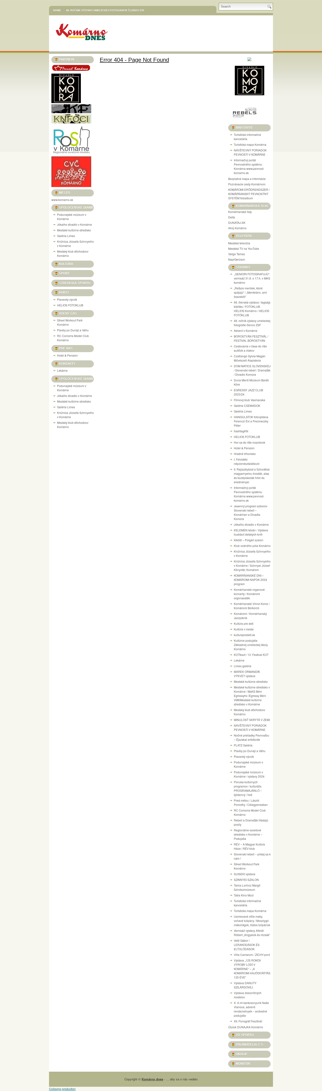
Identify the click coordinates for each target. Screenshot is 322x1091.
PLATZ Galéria (243, 745)
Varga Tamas (236, 254)
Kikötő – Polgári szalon (248, 540)
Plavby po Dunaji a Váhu (73, 330)
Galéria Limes (66, 236)
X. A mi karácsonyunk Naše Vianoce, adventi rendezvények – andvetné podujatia (251, 1009)
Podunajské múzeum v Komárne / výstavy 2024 (249, 774)
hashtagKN (241, 431)
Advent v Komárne (245, 331)
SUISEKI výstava (244, 874)
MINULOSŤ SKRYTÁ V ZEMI (252, 720)
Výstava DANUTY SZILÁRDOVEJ (245, 985)
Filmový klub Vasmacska (249, 400)
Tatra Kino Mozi (244, 895)
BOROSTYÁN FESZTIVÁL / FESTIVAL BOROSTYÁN (251, 338)
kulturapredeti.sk (244, 635)
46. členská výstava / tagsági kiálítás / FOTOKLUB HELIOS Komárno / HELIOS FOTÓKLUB (252, 308)
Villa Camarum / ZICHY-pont (252, 955)
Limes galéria (242, 666)
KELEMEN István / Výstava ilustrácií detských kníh (251, 532)
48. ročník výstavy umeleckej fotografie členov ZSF (105, 10)
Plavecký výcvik (67, 299)
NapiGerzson (236, 259)
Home (57, 10)
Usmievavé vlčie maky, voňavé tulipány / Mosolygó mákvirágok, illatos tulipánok (252, 920)
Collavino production (62, 1089)
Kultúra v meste (244, 629)
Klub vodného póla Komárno (252, 546)
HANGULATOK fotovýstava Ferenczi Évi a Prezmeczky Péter (251, 421)
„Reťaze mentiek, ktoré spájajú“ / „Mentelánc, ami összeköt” (250, 292)
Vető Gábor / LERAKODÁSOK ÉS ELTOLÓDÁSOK (247, 944)
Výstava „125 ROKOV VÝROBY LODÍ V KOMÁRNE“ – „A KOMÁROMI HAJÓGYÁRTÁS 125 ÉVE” (252, 968)
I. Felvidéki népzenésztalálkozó (247, 461)
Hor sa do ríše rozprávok (249, 442)
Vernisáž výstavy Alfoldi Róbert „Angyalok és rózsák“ (252, 933)
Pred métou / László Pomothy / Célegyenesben (251, 802)
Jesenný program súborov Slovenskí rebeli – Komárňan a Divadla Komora (250, 512)
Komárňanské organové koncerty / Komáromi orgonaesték (249, 593)
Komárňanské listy (240, 212)
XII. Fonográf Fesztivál (248, 1021)
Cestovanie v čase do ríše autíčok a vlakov (250, 348)
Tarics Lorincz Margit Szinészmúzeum (247, 887)
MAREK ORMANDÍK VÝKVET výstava (247, 674)
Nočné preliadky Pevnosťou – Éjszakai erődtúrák (251, 737)
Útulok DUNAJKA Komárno (245, 1027)
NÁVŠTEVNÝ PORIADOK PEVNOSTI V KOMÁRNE (250, 152)
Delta (231, 217)
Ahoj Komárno (237, 228)
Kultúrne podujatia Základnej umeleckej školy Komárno (251, 644)
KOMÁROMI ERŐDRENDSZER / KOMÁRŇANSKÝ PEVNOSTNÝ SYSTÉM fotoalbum (249, 193)
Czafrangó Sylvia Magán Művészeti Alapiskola (249, 358)
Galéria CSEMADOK (247, 406)
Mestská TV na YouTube (243, 248)
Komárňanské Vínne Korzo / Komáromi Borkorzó (252, 606)
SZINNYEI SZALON (246, 880)
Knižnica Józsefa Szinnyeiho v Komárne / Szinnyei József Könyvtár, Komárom (252, 565)
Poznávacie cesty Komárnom (246, 184)
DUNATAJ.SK (236, 223)
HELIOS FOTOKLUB (70, 305)
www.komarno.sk (62, 200)
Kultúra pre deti (243, 623)
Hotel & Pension (67, 355)
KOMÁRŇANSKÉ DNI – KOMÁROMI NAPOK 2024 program (250, 579)
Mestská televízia (239, 243)
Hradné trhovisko (245, 454)
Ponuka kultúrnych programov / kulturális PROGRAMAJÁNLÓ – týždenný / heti (248, 788)
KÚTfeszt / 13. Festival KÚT (251, 655)
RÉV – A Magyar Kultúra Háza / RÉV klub (249, 846)
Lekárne (62, 370)
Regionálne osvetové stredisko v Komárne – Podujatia (248, 834)
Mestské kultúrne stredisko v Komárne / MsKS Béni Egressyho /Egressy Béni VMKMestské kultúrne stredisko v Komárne (252, 695)
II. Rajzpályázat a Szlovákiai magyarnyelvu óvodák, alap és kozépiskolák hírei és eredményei (252, 475)
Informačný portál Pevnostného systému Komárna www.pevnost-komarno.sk (249, 166)
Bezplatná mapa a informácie (247, 179)
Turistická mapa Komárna (250, 144)
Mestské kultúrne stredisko (74, 230)
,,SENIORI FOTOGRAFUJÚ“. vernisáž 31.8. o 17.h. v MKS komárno (252, 278)
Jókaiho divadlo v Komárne (74, 224)
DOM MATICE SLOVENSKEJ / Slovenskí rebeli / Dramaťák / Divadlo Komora (252, 370)
